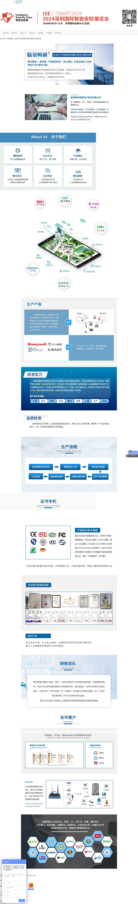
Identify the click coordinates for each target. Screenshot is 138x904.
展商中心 (14, 33)
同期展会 (49, 33)
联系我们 (58, 33)
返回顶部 (3, 903)
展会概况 (6, 33)
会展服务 (40, 33)
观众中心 (23, 33)
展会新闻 (3, 38)
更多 (34, 875)
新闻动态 (32, 33)
